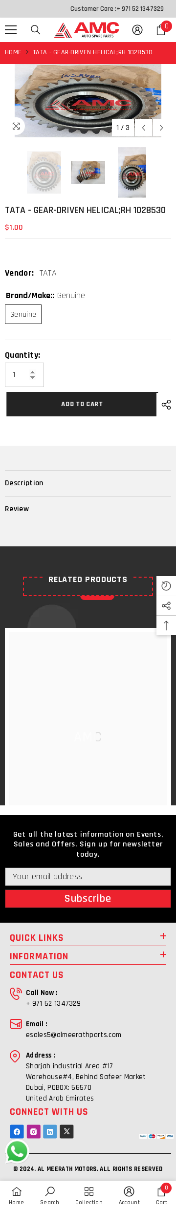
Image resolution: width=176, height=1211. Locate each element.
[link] (49, 1196)
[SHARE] (163, 404)
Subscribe (88, 899)
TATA (48, 273)
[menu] (11, 30)
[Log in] (137, 29)
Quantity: (22, 355)
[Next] (161, 127)
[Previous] (143, 127)
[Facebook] (17, 1131)
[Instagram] (33, 1131)
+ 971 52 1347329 (140, 8)
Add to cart (82, 404)
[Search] (36, 30)
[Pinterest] (50, 1131)
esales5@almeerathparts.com (73, 1034)
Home (13, 52)
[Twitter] (67, 1131)
